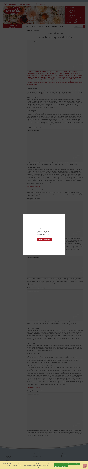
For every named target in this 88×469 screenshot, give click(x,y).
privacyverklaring (40, 467)
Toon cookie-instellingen (73, 463)
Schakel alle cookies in (60, 463)
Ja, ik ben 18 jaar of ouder (45, 239)
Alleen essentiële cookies (61, 466)
